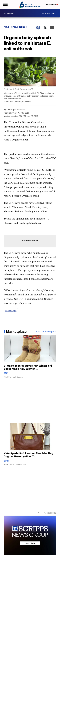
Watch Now (51, 5)
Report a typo (10, 310)
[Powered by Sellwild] (51, 513)
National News (16, 27)
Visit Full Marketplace (46, 331)
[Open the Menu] (5, 4)
